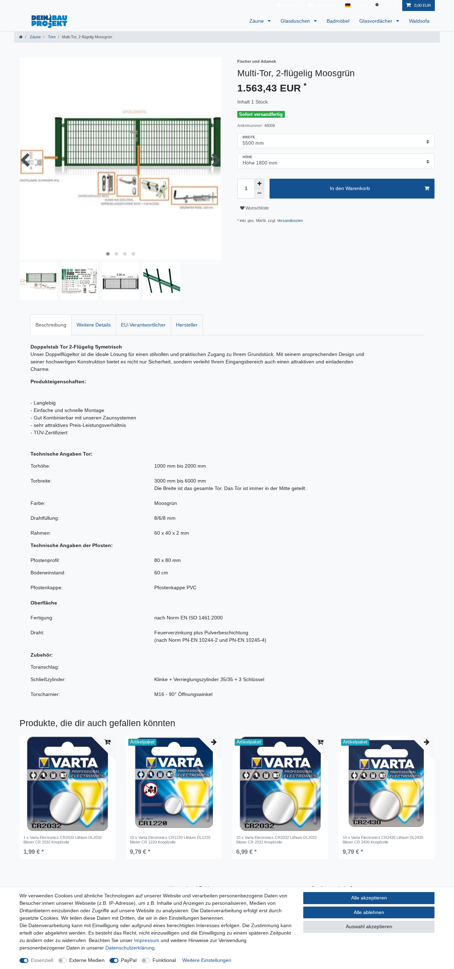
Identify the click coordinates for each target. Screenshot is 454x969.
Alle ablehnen (369, 912)
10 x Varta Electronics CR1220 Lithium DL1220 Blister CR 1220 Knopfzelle (170, 839)
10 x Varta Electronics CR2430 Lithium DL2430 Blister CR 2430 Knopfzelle (383, 839)
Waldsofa (419, 21)
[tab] (51, 324)
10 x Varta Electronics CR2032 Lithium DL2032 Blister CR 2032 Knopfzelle (276, 839)
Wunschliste (256, 208)
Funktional (164, 960)
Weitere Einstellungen (206, 960)
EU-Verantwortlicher (143, 325)
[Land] (347, 5)
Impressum (146, 940)
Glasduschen (296, 21)
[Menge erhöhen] (259, 184)
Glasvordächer (376, 21)
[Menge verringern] (259, 194)
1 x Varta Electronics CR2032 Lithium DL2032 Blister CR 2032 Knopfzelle (62, 839)
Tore (51, 37)
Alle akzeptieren (369, 898)
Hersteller (187, 325)
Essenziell (42, 960)
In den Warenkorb (350, 188)
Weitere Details (94, 325)
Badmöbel (338, 21)
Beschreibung (50, 325)
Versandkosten (290, 220)
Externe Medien (87, 960)
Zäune (257, 21)
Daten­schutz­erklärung (130, 948)
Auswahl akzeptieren (369, 926)
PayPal (129, 960)
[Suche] (378, 5)
